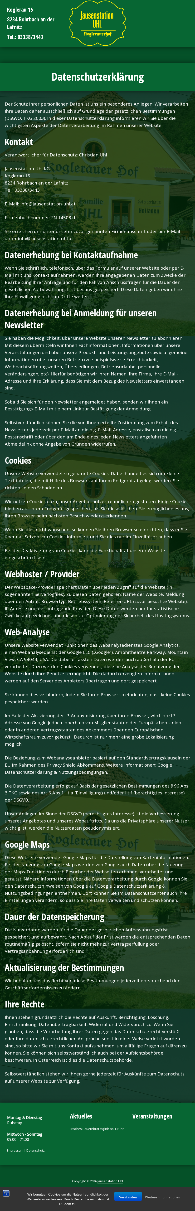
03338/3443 (30, 37)
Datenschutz (35, 1150)
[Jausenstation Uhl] (97, 23)
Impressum (15, 1150)
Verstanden (128, 1197)
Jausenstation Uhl (110, 1181)
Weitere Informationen (162, 1197)
